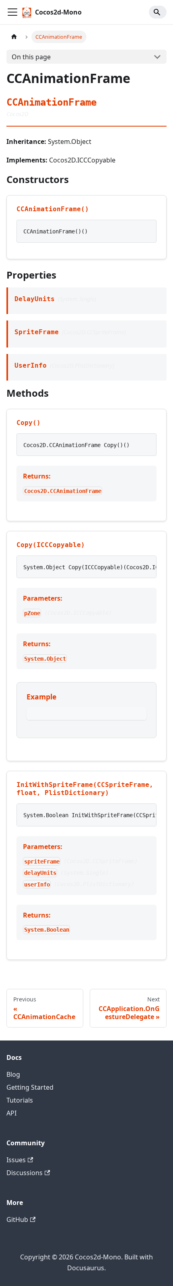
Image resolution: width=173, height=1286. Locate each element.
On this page (31, 56)
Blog (13, 1074)
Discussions (24, 1172)
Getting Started (30, 1087)
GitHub (17, 1219)
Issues (16, 1159)
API (11, 1113)
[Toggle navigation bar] (12, 12)
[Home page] (14, 37)
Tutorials (19, 1100)
